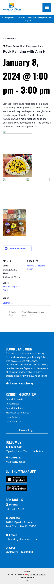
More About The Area (17, 412)
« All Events (9, 38)
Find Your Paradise (18, 383)
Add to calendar (18, 248)
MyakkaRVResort (16, 461)
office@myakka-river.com (21, 539)
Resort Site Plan (14, 408)
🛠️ (27, 580)
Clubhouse (8, 302)
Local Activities (13, 417)
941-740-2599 (15, 509)
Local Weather (13, 421)
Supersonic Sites (38, 574)
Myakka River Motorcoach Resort (26, 451)
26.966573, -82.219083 (19, 552)
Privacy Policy (27, 577)
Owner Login (27, 430)
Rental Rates (12, 403)
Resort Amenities (15, 399)
